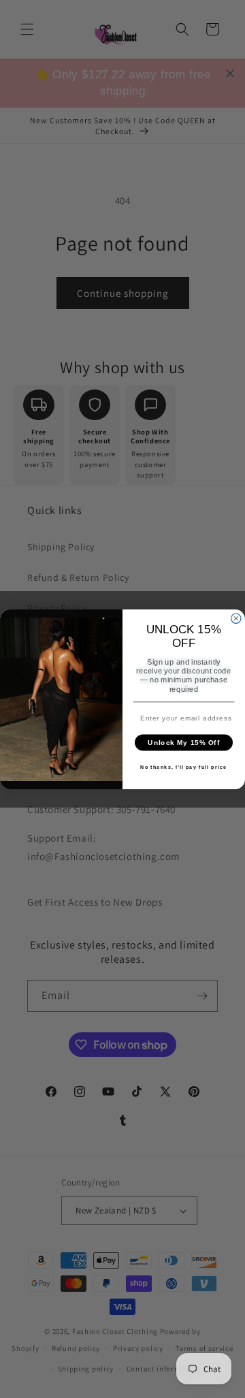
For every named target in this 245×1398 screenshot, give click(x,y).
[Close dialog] (236, 618)
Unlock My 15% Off (184, 742)
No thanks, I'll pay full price (183, 766)
